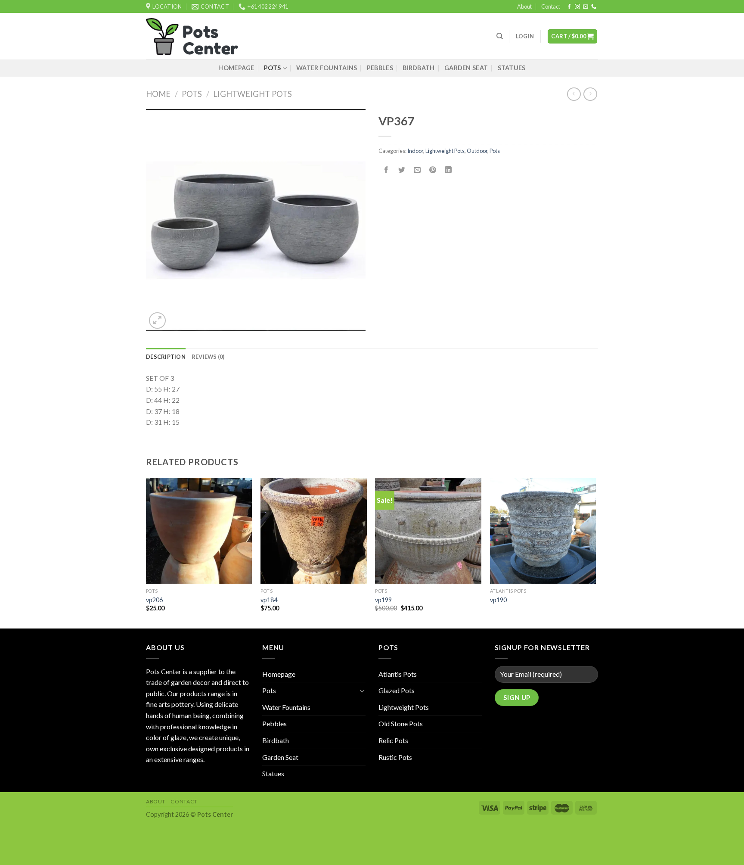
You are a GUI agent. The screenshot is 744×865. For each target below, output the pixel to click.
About (524, 6)
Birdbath (418, 68)
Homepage (236, 68)
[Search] (499, 36)
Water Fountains (326, 68)
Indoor (415, 150)
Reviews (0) (208, 356)
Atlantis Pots (397, 674)
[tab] (166, 356)
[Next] (595, 552)
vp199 (383, 600)
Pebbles (380, 68)
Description (166, 356)
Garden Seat (466, 68)
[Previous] (146, 552)
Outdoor (477, 150)
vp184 (268, 600)
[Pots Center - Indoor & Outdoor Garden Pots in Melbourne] (192, 36)
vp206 (154, 600)
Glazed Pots (396, 690)
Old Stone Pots (400, 723)
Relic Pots (393, 740)
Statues (512, 68)
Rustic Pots (395, 757)
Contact (550, 6)
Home (158, 94)
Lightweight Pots (252, 94)
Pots (272, 68)
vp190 (498, 600)
